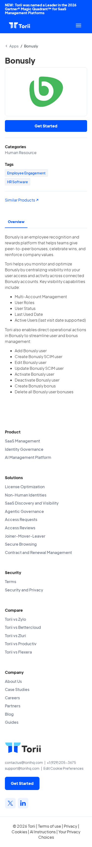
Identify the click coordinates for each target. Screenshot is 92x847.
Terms (10, 581)
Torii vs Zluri (15, 635)
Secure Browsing (21, 544)
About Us (13, 681)
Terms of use (49, 826)
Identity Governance (24, 449)
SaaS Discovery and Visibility (32, 503)
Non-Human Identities (25, 494)
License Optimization (25, 486)
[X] (10, 803)
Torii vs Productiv (21, 643)
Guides (11, 722)
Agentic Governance (24, 511)
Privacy (70, 826)
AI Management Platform (28, 457)
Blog (9, 714)
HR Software (17, 182)
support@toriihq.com (22, 768)
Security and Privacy (24, 589)
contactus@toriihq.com (24, 762)
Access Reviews (20, 527)
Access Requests (21, 519)
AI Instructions (43, 831)
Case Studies (17, 689)
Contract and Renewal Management (38, 552)
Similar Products (20, 200)
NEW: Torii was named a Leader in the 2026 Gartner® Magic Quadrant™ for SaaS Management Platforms (40, 9)
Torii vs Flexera (18, 652)
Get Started (46, 125)
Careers (12, 697)
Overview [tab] (16, 221)
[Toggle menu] (78, 25)
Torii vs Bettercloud (23, 627)
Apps (14, 46)
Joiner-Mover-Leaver (25, 536)
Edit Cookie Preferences (63, 768)
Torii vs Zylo (15, 619)
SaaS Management (22, 440)
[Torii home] (19, 25)
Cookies (19, 831)
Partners (12, 705)
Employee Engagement (26, 173)
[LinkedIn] (23, 803)
